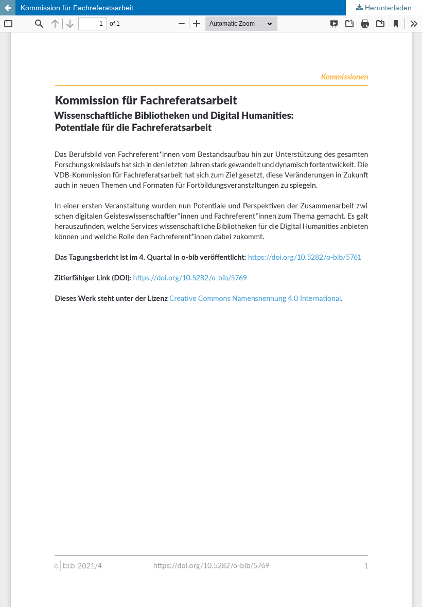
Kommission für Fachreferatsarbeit (77, 8)
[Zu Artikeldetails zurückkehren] (7, 7)
